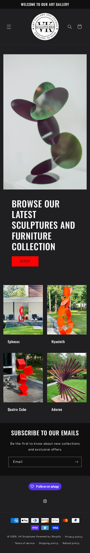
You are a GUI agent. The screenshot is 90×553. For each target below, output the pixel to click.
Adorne (56, 409)
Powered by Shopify (48, 536)
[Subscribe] (76, 462)
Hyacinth (58, 341)
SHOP (25, 261)
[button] (9, 27)
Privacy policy (73, 536)
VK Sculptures (26, 536)
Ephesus (14, 341)
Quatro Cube (17, 409)
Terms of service (25, 543)
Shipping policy (48, 543)
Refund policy (71, 543)
